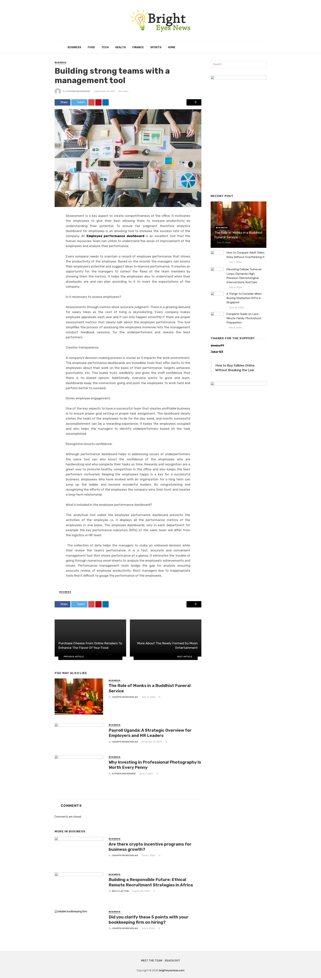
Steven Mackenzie (78, 91)
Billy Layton (120, 891)
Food (91, 47)
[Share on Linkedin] (105, 102)
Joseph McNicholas (125, 697)
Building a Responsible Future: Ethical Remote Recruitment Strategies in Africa (151, 882)
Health (120, 47)
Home (171, 47)
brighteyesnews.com (171, 970)
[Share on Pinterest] (98, 102)
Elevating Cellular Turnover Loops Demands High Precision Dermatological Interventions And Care (244, 276)
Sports (155, 47)
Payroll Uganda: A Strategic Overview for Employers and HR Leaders (150, 733)
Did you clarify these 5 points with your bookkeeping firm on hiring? (148, 920)
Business (74, 47)
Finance (138, 47)
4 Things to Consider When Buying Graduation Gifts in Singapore (244, 298)
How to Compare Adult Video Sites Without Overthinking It (245, 255)
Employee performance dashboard (115, 236)
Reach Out (172, 960)
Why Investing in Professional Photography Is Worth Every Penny (155, 765)
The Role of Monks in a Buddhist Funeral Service (150, 688)
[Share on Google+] (91, 102)
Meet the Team (151, 960)
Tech (105, 47)
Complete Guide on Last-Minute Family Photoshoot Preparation (243, 318)
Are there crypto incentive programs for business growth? (150, 847)
